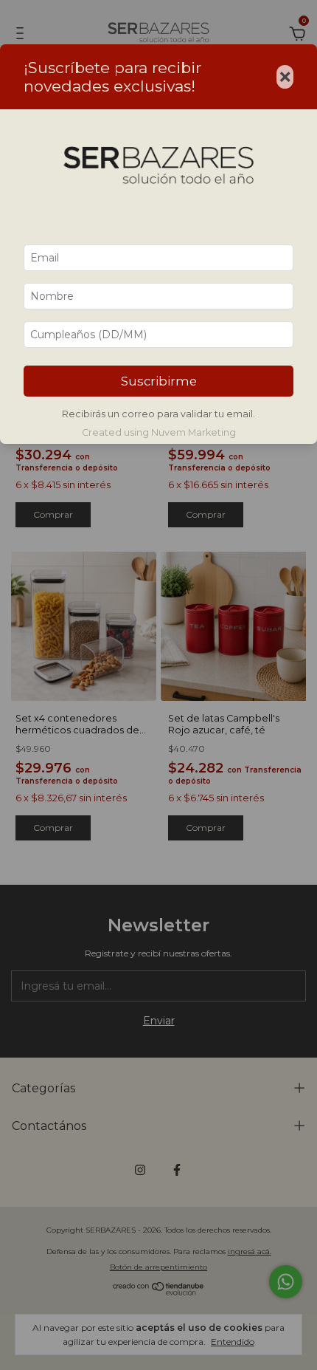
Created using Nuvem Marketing (159, 432)
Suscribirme (159, 381)
